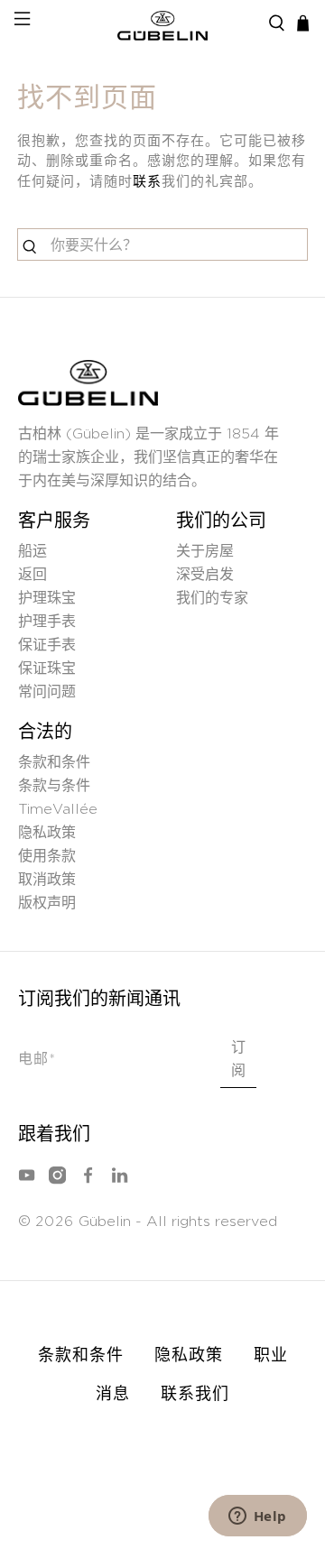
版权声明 (47, 903)
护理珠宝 (47, 598)
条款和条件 (54, 762)
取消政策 (47, 879)
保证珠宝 (47, 668)
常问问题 (47, 692)
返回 (32, 574)
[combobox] (162, 244)
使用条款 (47, 856)
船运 (32, 551)
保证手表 (47, 645)
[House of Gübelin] (162, 23)
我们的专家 (212, 598)
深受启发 (205, 574)
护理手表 (47, 621)
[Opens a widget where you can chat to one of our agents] (257, 1517)
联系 (147, 182)
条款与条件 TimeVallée (58, 797)
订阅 (238, 1059)
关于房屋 (205, 551)
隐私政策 (47, 832)
